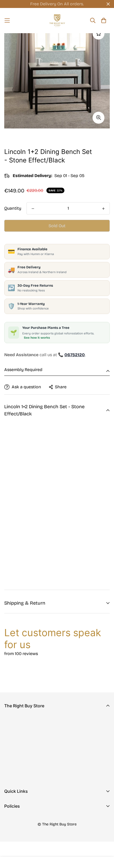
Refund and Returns (24, 828)
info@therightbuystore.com (31, 761)
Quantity (12, 208)
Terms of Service (21, 845)
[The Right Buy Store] (57, 20)
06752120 (13, 754)
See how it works (37, 337)
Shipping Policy (19, 836)
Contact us (15, 813)
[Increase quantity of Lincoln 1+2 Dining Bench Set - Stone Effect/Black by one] (103, 209)
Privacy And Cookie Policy (30, 819)
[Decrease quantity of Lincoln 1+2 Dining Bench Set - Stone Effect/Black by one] (33, 209)
